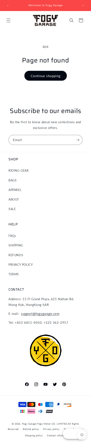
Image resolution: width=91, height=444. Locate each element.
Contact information (58, 435)
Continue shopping (46, 76)
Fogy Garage (29, 423)
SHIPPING (15, 245)
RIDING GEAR (18, 170)
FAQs (12, 236)
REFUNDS (15, 255)
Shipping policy (34, 435)
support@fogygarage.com (40, 313)
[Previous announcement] (7, 5)
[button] (8, 20)
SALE (12, 209)
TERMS (13, 274)
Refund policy (31, 429)
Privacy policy (51, 429)
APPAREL (14, 190)
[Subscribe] (77, 140)
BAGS (12, 180)
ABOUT (13, 199)
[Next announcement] (83, 5)
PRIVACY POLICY (20, 264)
